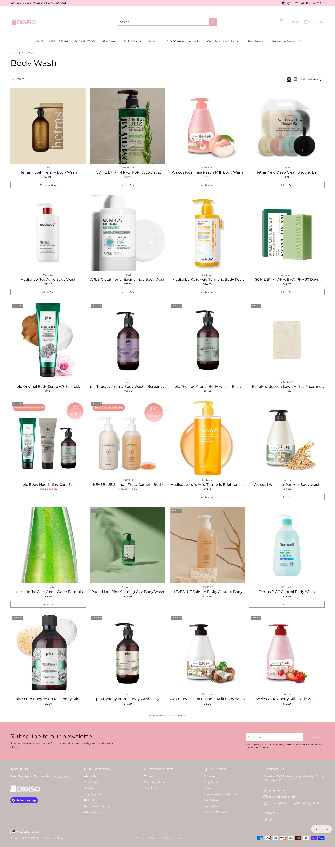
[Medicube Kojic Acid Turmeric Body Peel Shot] (207, 233)
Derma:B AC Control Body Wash (287, 592)
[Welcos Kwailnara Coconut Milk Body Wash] (207, 652)
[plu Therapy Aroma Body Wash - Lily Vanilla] (127, 652)
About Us (90, 776)
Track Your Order (155, 782)
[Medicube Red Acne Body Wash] (48, 233)
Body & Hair (211, 782)
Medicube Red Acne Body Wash (48, 279)
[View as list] (295, 79)
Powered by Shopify (54, 838)
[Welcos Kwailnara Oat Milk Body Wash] (287, 438)
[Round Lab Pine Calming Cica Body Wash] (127, 545)
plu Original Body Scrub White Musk (48, 386)
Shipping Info (93, 794)
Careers (89, 788)
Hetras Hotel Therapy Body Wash (48, 172)
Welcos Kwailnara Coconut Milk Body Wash (207, 699)
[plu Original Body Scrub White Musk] (48, 340)
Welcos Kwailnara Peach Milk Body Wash (207, 172)
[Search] (213, 22)
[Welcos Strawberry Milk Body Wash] (287, 652)
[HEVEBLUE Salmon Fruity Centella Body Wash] (207, 545)
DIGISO (35, 838)
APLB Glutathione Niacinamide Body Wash (127, 279)
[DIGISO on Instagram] (284, 3)
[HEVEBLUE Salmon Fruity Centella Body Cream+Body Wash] (127, 438)
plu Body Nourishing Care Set (48, 484)
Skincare (209, 776)
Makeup (209, 788)
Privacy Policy (93, 812)
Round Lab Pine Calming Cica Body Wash (127, 592)
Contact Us (151, 776)
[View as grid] (289, 79)
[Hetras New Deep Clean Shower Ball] (287, 126)
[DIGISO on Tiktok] (289, 3)
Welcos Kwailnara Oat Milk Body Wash (287, 484)
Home (14, 53)
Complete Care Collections (221, 794)
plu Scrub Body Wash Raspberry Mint (48, 699)
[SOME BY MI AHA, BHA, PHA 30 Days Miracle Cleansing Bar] (287, 233)
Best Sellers (211, 800)
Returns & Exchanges (98, 806)
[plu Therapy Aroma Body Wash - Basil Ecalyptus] (207, 340)
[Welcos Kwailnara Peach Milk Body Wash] (207, 126)
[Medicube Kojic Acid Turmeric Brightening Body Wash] (207, 438)
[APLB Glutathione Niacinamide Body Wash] (127, 233)
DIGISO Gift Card (215, 812)
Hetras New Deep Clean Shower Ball (286, 172)
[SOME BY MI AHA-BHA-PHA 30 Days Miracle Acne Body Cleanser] (127, 126)
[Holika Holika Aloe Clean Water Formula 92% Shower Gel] (48, 545)
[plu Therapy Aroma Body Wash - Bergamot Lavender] (127, 340)
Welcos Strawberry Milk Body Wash (287, 699)
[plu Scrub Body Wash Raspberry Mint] (48, 652)
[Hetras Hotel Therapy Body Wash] (48, 126)
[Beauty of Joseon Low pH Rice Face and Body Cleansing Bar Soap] (287, 340)
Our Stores (91, 782)
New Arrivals (212, 806)
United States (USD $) (311, 3)
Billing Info (91, 800)
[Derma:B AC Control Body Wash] (287, 545)
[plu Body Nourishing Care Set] (48, 438)
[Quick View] (81, 92)
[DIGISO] (23, 22)
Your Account (152, 788)
